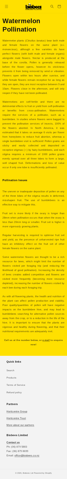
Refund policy (14, 392)
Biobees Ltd (28, 473)
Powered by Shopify (43, 473)
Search (10, 370)
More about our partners (20, 425)
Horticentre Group (17, 411)
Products (11, 377)
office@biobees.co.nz (26, 455)
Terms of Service (16, 385)
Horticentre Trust (16, 418)
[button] (6, 6)
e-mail (46, 340)
